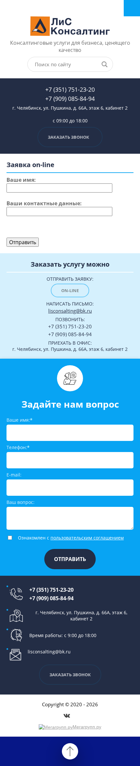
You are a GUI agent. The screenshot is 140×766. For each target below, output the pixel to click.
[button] (70, 137)
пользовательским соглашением (87, 538)
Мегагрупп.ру (87, 726)
